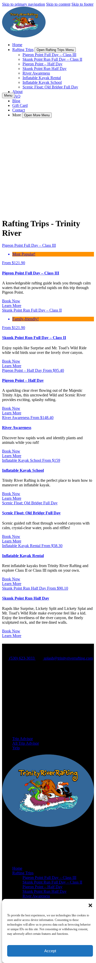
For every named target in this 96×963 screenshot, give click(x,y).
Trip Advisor (22, 738)
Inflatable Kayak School (42, 82)
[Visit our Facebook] (15, 704)
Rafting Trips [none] (23, 49)
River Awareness (36, 73)
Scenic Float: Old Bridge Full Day (50, 87)
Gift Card (20, 105)
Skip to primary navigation (23, 4)
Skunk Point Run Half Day (45, 68)
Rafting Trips (23, 873)
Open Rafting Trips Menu (55, 50)
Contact (18, 110)
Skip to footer (82, 4)
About (17, 91)
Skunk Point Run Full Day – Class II (52, 59)
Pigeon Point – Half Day (42, 64)
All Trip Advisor (25, 743)
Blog (16, 101)
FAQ (16, 96)
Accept (50, 951)
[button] (90, 905)
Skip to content (58, 4)
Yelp (16, 748)
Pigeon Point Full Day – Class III (49, 55)
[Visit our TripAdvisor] (17, 711)
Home (17, 45)
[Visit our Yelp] (14, 718)
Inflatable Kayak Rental (42, 78)
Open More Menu (37, 115)
